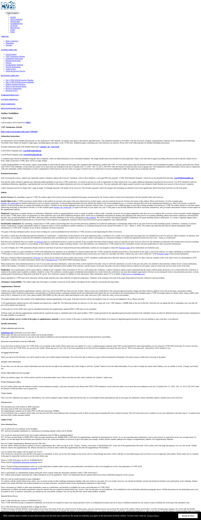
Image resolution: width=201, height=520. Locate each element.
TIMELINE (5, 36)
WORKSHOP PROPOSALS (10, 95)
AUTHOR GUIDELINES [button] (9, 50)
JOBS (12, 32)
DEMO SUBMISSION (8, 104)
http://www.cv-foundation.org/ (133, 274)
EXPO (12, 30)
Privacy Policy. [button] (153, 516)
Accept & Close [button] (188, 516)
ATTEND (14, 26)
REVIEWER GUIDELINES (10, 75)
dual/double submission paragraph (24, 462)
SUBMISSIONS (16, 24)
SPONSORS (15, 22)
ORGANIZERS (16, 19)
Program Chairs (124, 248)
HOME (13, 17)
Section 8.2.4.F (52, 260)
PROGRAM (15, 28)
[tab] (100, 36)
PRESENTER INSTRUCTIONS (11, 108)
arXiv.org (36, 258)
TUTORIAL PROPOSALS (9, 99)
